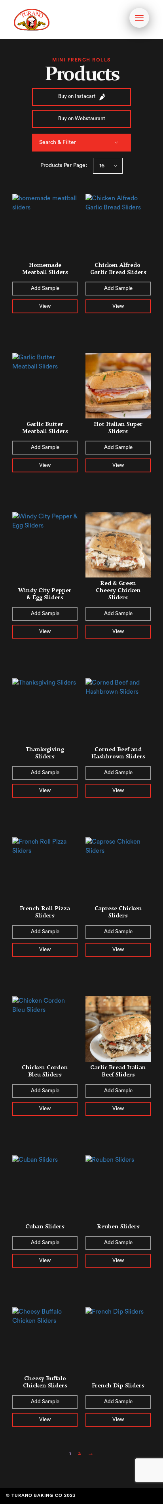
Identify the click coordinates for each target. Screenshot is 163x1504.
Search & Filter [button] (57, 142)
